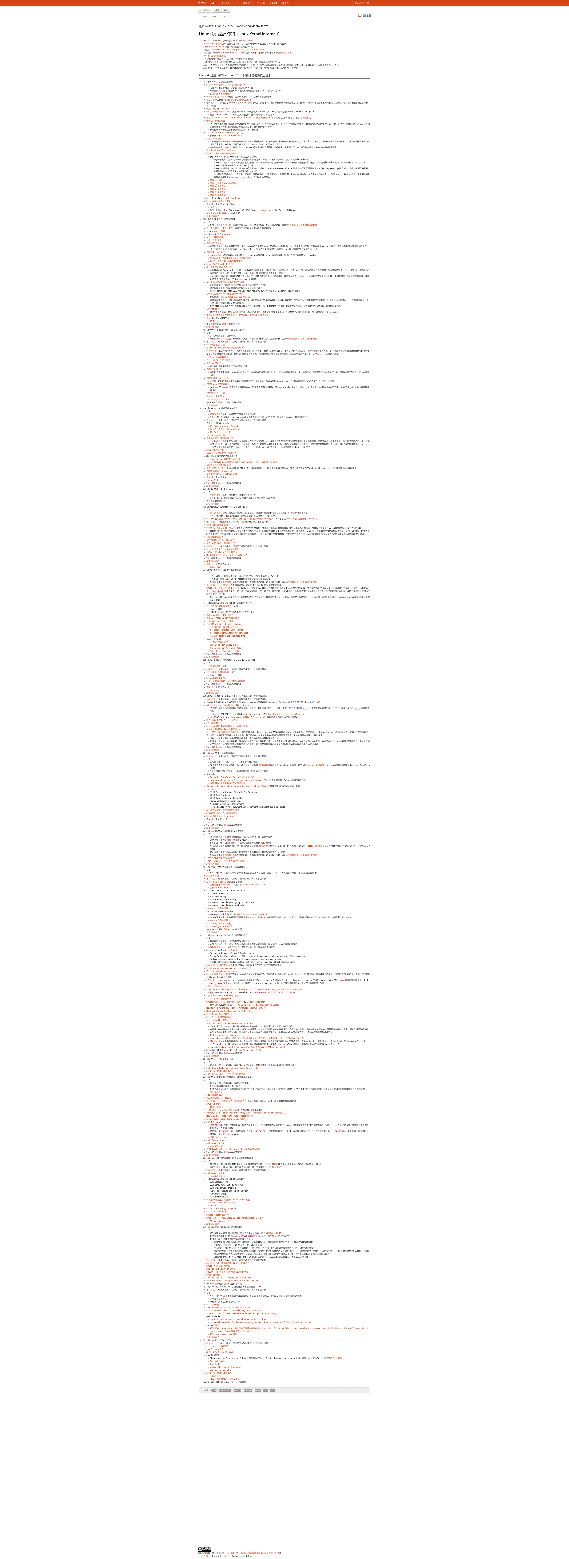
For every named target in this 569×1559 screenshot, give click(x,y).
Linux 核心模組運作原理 (217, 525)
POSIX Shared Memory (216, 980)
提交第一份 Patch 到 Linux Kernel (225, 429)
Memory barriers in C (219, 1221)
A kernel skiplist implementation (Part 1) (238, 1047)
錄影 (226, 642)
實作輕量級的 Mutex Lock (222, 884)
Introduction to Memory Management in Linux (227, 968)
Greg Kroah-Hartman (255, 1002)
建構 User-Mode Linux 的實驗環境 (222, 618)
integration (215, 690)
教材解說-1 (211, 521)
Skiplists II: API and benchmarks (272, 1047)
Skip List (214, 1041)
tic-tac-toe (224, 399)
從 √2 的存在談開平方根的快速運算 (226, 261)
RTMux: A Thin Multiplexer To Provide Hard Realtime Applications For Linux (240, 1313)
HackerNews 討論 (269, 462)
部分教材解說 (212, 96)
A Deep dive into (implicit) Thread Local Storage (228, 705)
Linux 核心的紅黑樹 (215, 450)
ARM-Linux (225, 108)
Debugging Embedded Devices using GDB (225, 1011)
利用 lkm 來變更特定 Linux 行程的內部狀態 (225, 681)
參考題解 (222, 186)
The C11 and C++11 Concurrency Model (224, 624)
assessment (215, 567)
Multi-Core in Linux (215, 1140)
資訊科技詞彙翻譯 (222, 93)
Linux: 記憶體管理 (214, 974)
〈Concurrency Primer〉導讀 (219, 621)
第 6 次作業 (215, 666)
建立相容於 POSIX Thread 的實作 (221, 720)
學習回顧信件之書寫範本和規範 (302, 225)
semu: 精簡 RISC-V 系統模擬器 (220, 1110)
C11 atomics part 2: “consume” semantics (229, 633)
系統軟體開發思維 (214, 237)
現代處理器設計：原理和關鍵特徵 (222, 810)
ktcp (232, 762)
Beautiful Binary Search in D (223, 1202)
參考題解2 (232, 183)
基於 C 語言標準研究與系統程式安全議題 (225, 282)
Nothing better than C (230, 198)
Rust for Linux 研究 (215, 1349)
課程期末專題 (212, 875)
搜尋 (217, 10)
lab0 (212, 207)
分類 (236, 3)
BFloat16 (321, 354)
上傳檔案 (273, 3)
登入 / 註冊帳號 (362, 3)
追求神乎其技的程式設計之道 (219, 438)
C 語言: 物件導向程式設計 (218, 986)
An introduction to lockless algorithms (227, 636)
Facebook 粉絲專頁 (215, 44)
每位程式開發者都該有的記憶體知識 (250, 914)
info (256, 1068)
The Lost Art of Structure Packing (234, 297)
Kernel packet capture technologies (222, 1119)
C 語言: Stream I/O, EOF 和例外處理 (222, 995)
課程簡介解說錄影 (235, 84)
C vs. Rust (214, 1364)
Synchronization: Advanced (222, 648)
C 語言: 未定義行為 (215, 468)
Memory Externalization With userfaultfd (225, 1113)
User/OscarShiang (274, 1233)
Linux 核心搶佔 (213, 1275)
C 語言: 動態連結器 (215, 537)
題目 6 (213, 195)
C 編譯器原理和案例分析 (217, 465)
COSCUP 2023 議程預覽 (217, 1346)
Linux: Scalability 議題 (216, 1020)
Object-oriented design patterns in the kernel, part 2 (280, 989)
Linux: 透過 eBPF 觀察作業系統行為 (222, 732)
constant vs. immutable (220, 1370)
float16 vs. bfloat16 (219, 357)
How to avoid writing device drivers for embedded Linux (231, 1008)
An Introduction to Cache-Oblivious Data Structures (230, 1023)
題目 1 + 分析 (216, 180)
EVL (278, 1313)
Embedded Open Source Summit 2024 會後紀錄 (232, 777)
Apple (230, 234)
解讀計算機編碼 (213, 138)
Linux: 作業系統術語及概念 (218, 201)
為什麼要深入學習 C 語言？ (218, 267)
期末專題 (222, 1298)
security (237, 1390)
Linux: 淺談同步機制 (215, 678)
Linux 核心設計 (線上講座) (214, 56)
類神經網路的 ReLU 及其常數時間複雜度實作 (230, 258)
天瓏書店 (307, 117)
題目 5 (213, 192)
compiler (248, 1390)
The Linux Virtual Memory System (221, 971)
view (205, 16)
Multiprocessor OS (215, 1143)
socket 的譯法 (216, 1107)
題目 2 (213, 183)
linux (214, 1390)
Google (223, 234)
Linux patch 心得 (217, 435)
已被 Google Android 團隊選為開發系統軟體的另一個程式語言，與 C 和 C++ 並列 (252, 1328)
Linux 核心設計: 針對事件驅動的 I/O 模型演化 (226, 726)
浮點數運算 (211, 351)
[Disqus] (284, 1431)
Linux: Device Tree (214, 1014)
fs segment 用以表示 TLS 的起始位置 (248, 717)
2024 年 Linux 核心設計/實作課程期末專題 (225, 861)
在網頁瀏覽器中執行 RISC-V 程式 (258, 518)
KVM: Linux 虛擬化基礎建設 (218, 1071)
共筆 (259, 1050)
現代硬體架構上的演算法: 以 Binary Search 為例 (228, 1200)
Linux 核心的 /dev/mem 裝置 (219, 926)
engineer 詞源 (218, 231)
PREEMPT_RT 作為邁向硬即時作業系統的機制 (227, 1272)
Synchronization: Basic (220, 645)
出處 (213, 105)
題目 (224, 213)
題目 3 (213, 186)
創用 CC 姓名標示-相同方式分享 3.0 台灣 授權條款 (254, 1553)
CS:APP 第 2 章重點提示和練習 (220, 453)
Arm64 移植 (215, 1376)
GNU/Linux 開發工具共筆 (217, 111)
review (213, 399)
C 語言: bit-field (213, 309)
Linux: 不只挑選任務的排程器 (219, 528)
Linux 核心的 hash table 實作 (219, 264)
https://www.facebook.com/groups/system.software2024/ (237, 49)
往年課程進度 (285, 52)
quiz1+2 (214, 321)
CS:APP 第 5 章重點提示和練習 (220, 1208)
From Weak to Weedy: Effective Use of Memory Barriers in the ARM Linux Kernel (246, 1322)
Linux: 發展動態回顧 (215, 344)
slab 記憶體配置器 (214, 1095)
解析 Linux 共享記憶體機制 (218, 923)
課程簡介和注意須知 (215, 84)
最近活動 (260, 3)
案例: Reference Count (220, 887)
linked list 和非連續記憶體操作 (220, 153)
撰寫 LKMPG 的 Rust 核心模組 (223, 1334)
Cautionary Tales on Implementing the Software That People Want (236, 786)
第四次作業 (215, 414)
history (224, 16)
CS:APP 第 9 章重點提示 (217, 920)
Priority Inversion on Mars (253, 884)
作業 (208, 204)
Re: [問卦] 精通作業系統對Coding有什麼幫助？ (227, 1263)
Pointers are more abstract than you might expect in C (234, 462)
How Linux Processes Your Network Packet (226, 1116)
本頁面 (285, 3)
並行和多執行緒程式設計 (217, 606)
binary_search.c (217, 1205)
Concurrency (216, 642)
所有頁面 (225, 3)
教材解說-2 (211, 546)
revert (214, 16)
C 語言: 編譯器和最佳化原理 (219, 471)
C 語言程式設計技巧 (215, 393)
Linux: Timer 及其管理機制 (218, 1017)
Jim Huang (217, 40)
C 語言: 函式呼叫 (214, 363)
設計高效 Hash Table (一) (270, 1038)
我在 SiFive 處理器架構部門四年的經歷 (227, 783)
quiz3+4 (214, 480)
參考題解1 (222, 183)
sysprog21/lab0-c (266, 210)
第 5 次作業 (215, 513)
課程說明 (227, 225)
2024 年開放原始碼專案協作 (219, 858)
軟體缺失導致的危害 (215, 121)
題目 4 (213, 189)
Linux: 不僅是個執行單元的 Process (222, 588)
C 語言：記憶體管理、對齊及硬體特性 (223, 294)
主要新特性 (234, 950)
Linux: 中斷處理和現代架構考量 (220, 813)
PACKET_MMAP (213, 1122)
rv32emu (210, 518)
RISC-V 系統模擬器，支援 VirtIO (224, 1379)
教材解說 (210, 341)
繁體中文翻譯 (336, 1358)
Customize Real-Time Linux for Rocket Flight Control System (234, 1310)
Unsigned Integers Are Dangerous (225, 1367)
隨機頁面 (247, 3)
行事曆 (217, 1167)
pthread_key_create (275, 714)
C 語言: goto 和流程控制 (217, 384)
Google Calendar (215, 46)
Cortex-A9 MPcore (302, 1322)
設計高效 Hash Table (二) (294, 1038)
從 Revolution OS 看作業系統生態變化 (223, 348)
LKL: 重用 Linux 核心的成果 (218, 1098)
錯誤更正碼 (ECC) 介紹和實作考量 (221, 474)
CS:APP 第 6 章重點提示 (217, 908)
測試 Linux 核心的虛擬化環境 (219, 615)
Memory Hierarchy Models (227, 1035)
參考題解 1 (244, 315)
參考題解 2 (254, 315)
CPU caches (211, 911)
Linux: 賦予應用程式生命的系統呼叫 (222, 549)
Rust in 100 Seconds (232, 135)
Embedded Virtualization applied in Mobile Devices (229, 1068)
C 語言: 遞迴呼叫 (214, 369)
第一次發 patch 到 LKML (221, 432)
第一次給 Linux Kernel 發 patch (224, 426)
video (258, 1218)
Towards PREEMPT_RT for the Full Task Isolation (228, 1278)
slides (213, 789)
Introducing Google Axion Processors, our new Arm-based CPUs (239, 780)
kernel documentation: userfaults (269, 1113)
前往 (226, 10)
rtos (265, 1390)
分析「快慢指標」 (214, 240)
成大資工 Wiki (207, 3)
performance (225, 1390)
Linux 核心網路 (213, 1104)
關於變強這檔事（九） (248, 1038)
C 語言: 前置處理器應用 (217, 378)
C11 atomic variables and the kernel (226, 630)
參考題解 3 (265, 315)
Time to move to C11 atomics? (224, 627)
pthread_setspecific (295, 714)
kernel (257, 1390)
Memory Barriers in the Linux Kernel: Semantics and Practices (238, 1319)
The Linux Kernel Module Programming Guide (257, 1005)
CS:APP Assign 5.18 (215, 1211)
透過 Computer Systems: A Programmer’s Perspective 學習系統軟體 (237, 117)
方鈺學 (248, 99)
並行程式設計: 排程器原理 (218, 360)
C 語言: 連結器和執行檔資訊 (219, 540)
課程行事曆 (263, 765)
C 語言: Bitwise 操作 (215, 252)
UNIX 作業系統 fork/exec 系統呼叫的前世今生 (227, 555)
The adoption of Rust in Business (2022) (224, 132)
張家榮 (234, 99)
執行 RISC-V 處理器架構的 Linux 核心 (300, 518)
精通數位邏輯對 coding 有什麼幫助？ (223, 729)
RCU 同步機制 (212, 723)
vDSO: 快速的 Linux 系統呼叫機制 (221, 552)
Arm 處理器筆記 (217, 1146)
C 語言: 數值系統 (214, 243)
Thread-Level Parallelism (221, 651)
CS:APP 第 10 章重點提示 (217, 999)
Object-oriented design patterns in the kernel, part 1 (230, 989)
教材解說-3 (239, 1101)
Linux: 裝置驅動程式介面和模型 (220, 1002)
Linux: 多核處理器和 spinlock (219, 816)
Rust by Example (217, 1361)
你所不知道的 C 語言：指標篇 (220, 150)
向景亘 (227, 99)
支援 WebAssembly (228, 518)
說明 (206, 1556)
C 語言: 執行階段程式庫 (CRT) (219, 543)
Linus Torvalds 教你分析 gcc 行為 (225, 459)
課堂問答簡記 (212, 216)
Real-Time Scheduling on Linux (220, 1269)
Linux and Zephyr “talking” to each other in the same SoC (232, 1281)
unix (272, 1390)
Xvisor (233, 108)
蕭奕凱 (241, 99)
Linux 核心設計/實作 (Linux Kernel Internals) (239, 34)
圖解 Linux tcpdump (219, 1137)
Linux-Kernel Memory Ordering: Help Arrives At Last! (230, 1218)
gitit (225, 1556)
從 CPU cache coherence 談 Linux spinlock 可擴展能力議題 (233, 1149)
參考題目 (210, 315)
